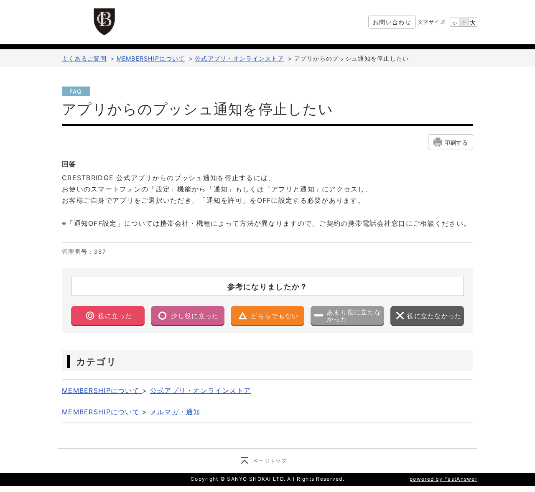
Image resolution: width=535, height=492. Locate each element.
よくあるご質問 (84, 58)
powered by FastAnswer (443, 479)
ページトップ (270, 461)
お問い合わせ (392, 21)
